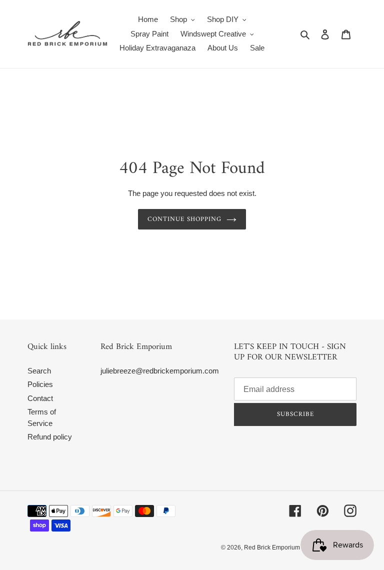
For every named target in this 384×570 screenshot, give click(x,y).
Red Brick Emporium (272, 547)
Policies (40, 384)
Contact (40, 398)
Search (39, 370)
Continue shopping (185, 219)
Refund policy (50, 436)
